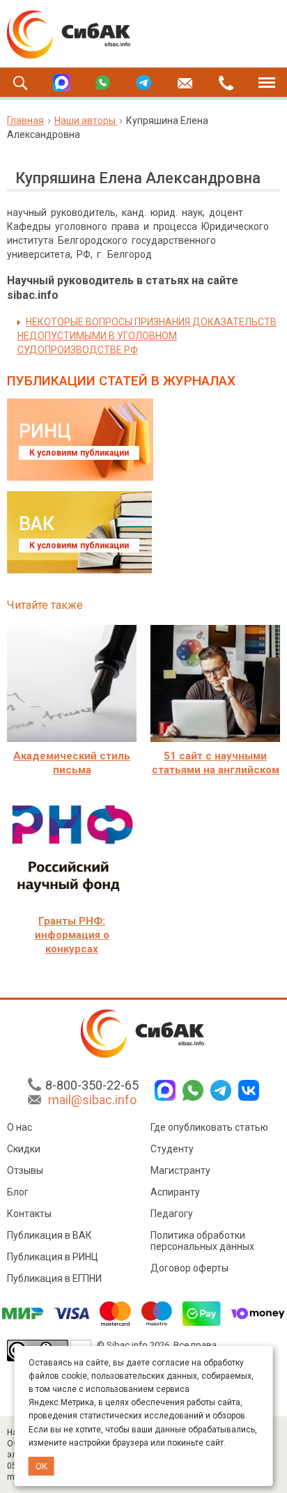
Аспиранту (175, 1192)
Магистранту (180, 1170)
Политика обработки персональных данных (202, 1241)
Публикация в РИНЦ (52, 1256)
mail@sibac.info (92, 1099)
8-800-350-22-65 (92, 1085)
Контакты (29, 1213)
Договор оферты (189, 1268)
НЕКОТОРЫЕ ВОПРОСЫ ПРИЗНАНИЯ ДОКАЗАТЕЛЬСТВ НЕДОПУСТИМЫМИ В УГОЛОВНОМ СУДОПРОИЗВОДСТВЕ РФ (147, 335)
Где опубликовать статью (209, 1127)
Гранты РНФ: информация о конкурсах (72, 935)
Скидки (23, 1148)
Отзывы (25, 1170)
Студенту (172, 1148)
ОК (41, 1466)
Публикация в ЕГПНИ (54, 1278)
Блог (18, 1192)
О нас (19, 1127)
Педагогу (171, 1213)
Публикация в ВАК (49, 1235)
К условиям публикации (79, 453)
